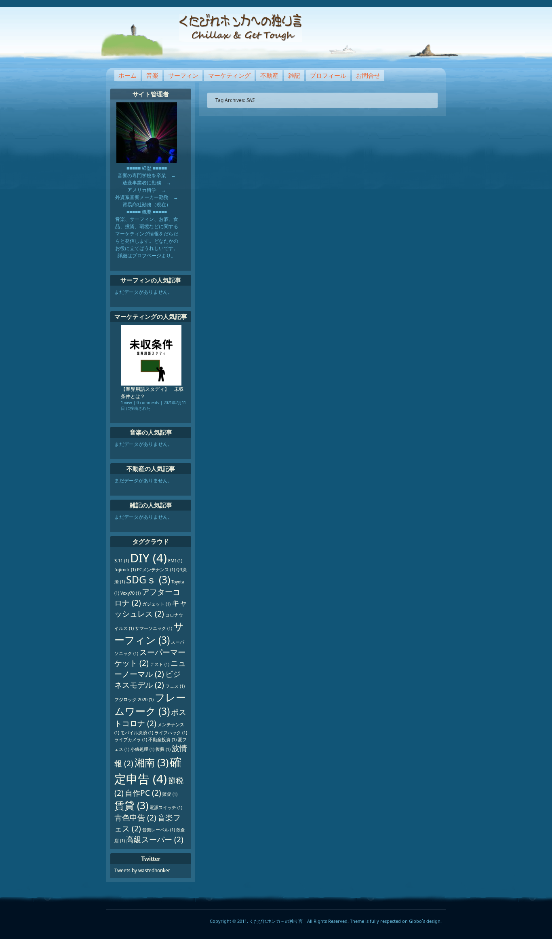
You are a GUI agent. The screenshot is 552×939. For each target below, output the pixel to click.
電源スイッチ (166, 807)
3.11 (121, 561)
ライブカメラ (130, 739)
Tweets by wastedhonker (142, 870)
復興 (163, 749)
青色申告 (135, 817)
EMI (175, 561)
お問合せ (368, 75)
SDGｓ (148, 579)
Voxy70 (130, 593)
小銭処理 (142, 749)
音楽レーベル (158, 830)
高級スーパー (154, 839)
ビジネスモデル (147, 679)
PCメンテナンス (156, 569)
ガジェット (156, 604)
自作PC (143, 793)
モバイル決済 (136, 733)
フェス (175, 686)
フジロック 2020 (134, 699)
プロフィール (328, 75)
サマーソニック (153, 628)
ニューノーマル (150, 668)
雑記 (294, 75)
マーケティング (229, 75)
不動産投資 (162, 739)
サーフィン (183, 75)
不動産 (269, 75)
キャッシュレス (150, 608)
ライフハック (170, 733)
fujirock (125, 569)
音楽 (152, 75)
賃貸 (131, 805)
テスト (159, 664)
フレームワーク (150, 704)
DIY (148, 558)
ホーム (127, 75)
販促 (169, 794)
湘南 (152, 762)
